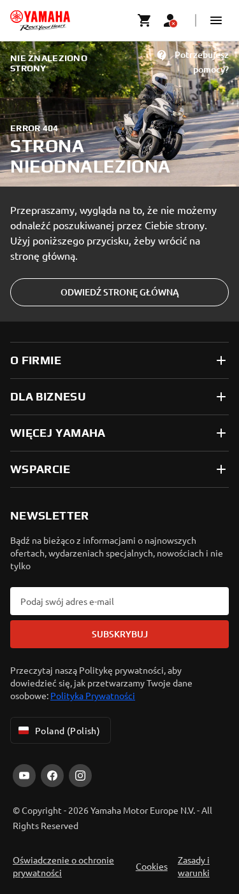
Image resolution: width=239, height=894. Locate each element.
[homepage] (40, 20)
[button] (216, 20)
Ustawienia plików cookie (119, 843)
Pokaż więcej (40, 805)
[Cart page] (144, 20)
